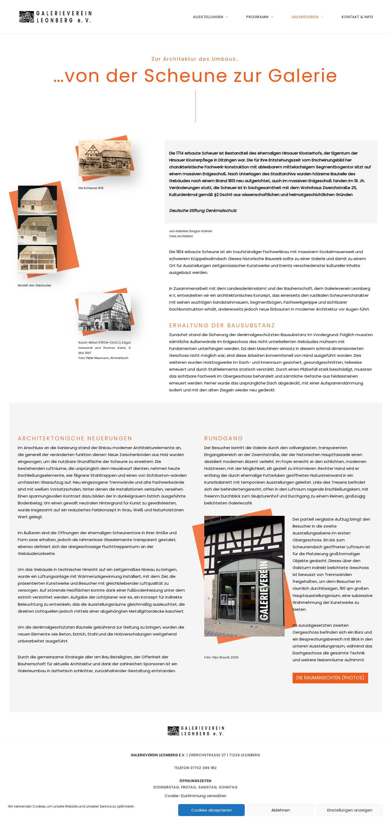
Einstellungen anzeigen (349, 810)
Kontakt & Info (357, 17)
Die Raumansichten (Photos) (330, 678)
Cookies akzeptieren (211, 810)
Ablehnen (280, 810)
